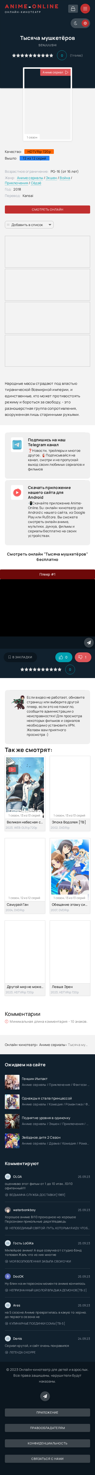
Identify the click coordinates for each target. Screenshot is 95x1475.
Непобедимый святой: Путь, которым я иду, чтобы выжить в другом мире (50, 1228)
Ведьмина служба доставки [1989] (37, 1195)
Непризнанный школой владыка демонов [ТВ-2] (48, 1290)
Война (65, 177)
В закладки (22, 657)
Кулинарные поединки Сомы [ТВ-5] (37, 1323)
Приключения (16, 183)
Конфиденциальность (47, 1443)
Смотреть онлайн (47, 209)
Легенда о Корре (23, 1352)
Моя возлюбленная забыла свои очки (40, 1261)
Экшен (51, 177)
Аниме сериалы (30, 177)
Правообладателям (47, 1428)
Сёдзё (36, 183)
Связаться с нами (47, 1459)
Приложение (47, 1412)
